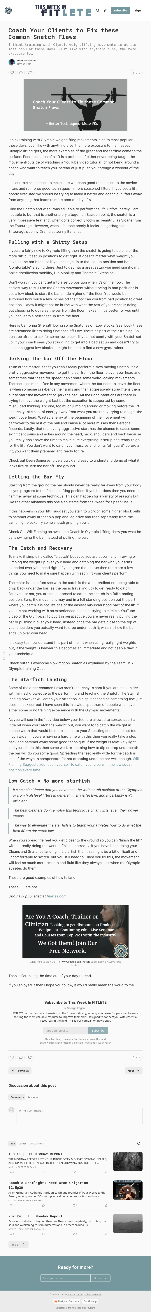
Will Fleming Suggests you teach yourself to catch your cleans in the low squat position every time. (73, 764)
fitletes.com (56, 896)
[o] (127, 1190)
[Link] (3, 242)
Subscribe (120, 10)
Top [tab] (13, 1143)
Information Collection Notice (74, 1042)
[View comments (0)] (21, 72)
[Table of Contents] (4, 656)
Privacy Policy (103, 1042)
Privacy (71, 1294)
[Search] (97, 10)
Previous (23, 1071)
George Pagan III (26, 60)
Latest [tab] (22, 1143)
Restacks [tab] (32, 1097)
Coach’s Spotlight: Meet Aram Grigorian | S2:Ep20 (50, 1185)
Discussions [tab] (37, 1143)
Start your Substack (68, 1301)
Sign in (139, 10)
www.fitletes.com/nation (76, 961)
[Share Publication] (105, 10)
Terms (79, 1294)
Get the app (90, 1301)
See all (15, 1244)
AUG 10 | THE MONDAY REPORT (35, 1154)
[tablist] (24, 1097)
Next (131, 1071)
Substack (60, 1307)
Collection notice (93, 1294)
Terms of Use (93, 1039)
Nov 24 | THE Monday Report (35, 1216)
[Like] (12, 72)
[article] (75, 1163)
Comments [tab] (17, 1097)
